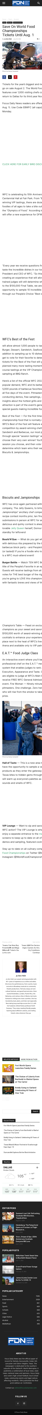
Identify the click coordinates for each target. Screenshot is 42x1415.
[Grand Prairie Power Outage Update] (8, 1270)
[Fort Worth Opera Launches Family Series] (8, 1068)
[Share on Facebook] (4, 77)
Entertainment (18, 22)
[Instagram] (24, 1403)
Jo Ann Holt (8, 39)
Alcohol (16, 19)
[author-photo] (21, 972)
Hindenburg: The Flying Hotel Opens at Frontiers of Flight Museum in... (27, 1227)
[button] (3, 3)
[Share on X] (10, 77)
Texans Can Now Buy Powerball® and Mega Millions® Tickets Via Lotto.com (10, 949)
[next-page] (7, 1098)
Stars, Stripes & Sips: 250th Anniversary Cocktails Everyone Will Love (26, 1239)
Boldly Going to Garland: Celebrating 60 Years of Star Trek (26, 1090)
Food (10, 19)
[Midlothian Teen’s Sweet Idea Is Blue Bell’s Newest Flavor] (8, 1258)
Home (4, 19)
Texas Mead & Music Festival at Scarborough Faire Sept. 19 (20, 1146)
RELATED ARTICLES (11, 1059)
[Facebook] (18, 1403)
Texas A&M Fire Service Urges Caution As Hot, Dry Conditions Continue (30, 949)
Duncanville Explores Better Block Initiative (19, 1152)
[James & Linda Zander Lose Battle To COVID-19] (8, 1281)
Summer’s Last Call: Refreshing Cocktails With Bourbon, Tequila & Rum (28, 1215)
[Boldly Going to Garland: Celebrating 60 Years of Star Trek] (8, 1090)
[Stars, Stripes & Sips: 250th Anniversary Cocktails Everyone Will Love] (8, 1240)
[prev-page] (3, 1098)
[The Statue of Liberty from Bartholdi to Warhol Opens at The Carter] (8, 1079)
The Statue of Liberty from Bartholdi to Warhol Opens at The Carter (27, 1079)
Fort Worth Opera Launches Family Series (19, 1125)
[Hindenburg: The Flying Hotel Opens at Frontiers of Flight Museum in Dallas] (8, 1228)
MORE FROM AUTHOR (29, 1059)
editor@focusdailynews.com (26, 1388)
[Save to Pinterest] (16, 77)
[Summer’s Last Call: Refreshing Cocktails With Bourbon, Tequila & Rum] (8, 1216)
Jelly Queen (17, 528)
